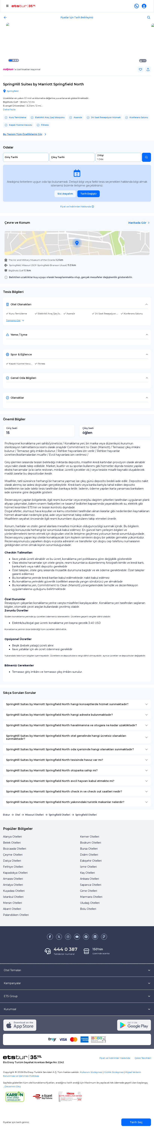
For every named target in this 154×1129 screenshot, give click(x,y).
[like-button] (140, 69)
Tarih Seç (136, 1122)
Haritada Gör (137, 222)
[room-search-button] (146, 157)
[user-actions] (145, 6)
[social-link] (50, 937)
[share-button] (148, 69)
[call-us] (137, 6)
